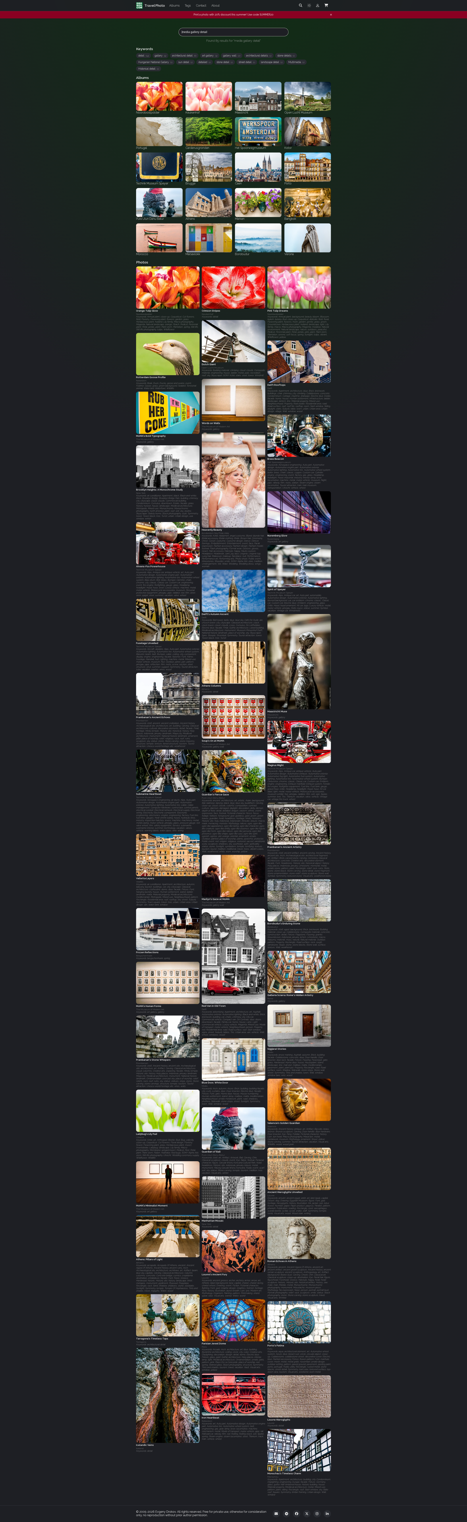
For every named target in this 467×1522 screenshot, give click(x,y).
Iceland (140, 1448)
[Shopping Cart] (326, 5)
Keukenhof (207, 314)
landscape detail (272, 62)
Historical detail (148, 68)
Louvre (270, 1195)
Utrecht (140, 1137)
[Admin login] (317, 5)
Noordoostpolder (144, 314)
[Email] (276, 1513)
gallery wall (231, 55)
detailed (204, 62)
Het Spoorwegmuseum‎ (279, 462)
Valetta (139, 881)
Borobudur (272, 927)
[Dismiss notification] (331, 14)
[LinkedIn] (327, 1513)
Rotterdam (141, 380)
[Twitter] (306, 1513)
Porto (269, 1349)
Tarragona (141, 1342)
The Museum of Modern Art (216, 426)
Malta (270, 1052)
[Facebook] (296, 1513)
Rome (270, 998)
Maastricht (272, 715)
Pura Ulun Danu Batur (213, 798)
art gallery (209, 55)
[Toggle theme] (309, 5)
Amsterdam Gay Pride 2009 (215, 533)
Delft (269, 388)
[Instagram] (317, 1513)
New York (141, 493)
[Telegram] (286, 1513)
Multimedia (296, 62)
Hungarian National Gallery (155, 62)
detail (143, 55)
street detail (247, 62)
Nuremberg (273, 539)
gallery (160, 55)
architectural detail (184, 55)
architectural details (258, 55)
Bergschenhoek (144, 956)
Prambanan (142, 720)
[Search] (300, 5)
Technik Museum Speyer (149, 569)
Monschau (272, 1477)
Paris (204, 1347)
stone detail (225, 62)
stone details (286, 55)
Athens (205, 689)
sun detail (185, 62)
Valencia (271, 1126)
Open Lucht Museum (213, 368)
